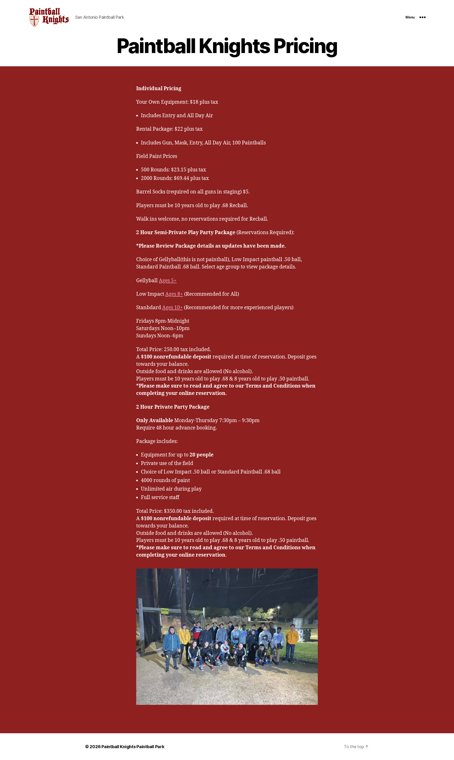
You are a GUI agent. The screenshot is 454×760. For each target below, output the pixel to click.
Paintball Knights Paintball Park (132, 746)
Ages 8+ (174, 294)
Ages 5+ (168, 280)
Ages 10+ (172, 307)
